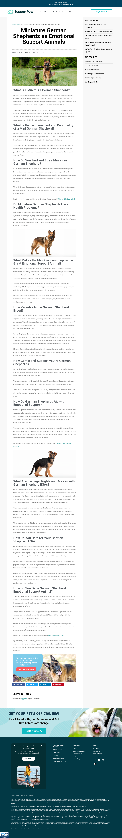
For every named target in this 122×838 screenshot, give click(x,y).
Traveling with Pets (91, 82)
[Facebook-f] (95, 760)
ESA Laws (72, 12)
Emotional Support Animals (94, 61)
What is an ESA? (42, 12)
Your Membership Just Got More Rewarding (95, 26)
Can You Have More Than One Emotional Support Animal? (98, 43)
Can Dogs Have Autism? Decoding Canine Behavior (98, 37)
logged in (24, 699)
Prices (83, 12)
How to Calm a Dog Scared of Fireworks (98, 31)
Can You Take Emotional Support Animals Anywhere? (98, 50)
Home (14, 24)
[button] (4, 835)
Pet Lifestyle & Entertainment (94, 74)
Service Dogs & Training (93, 78)
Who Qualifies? (58, 12)
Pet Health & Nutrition (92, 70)
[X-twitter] (103, 760)
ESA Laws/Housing (91, 65)
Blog (18, 24)
